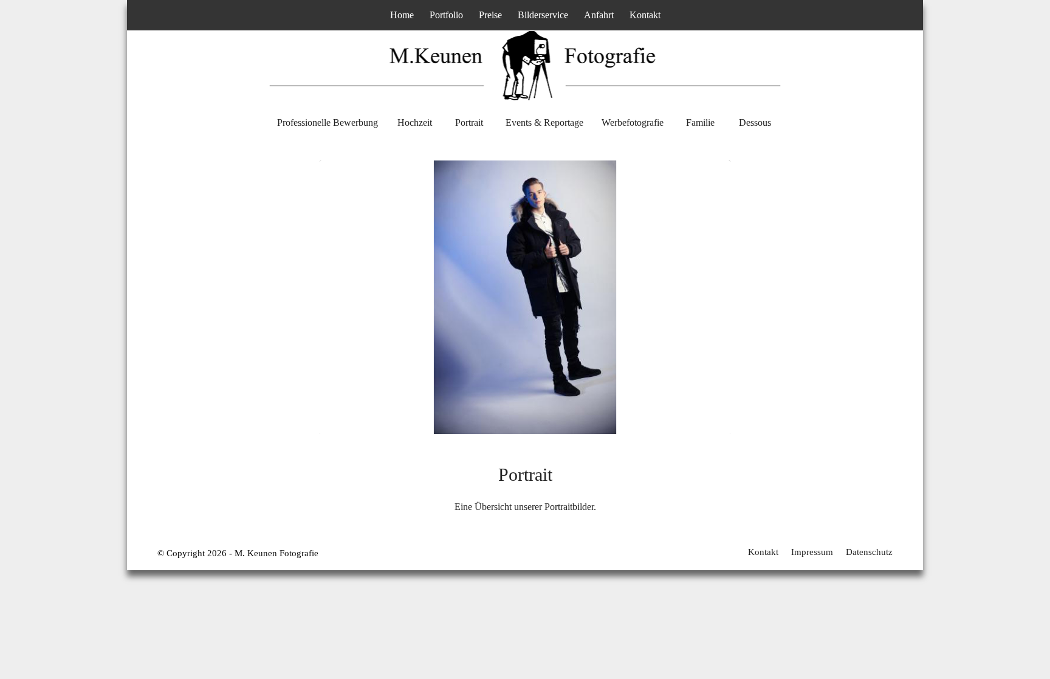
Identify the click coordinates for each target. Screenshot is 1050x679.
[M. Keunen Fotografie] (525, 76)
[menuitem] (402, 15)
